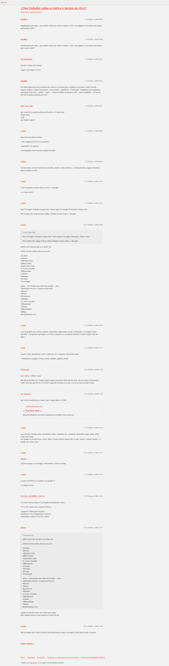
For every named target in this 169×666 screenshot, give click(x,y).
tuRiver (4, 2)
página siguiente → (28, 644)
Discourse (33, 663)
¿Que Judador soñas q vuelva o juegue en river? (54, 8)
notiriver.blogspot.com (34, 406)
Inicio (23, 657)
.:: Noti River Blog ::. (32, 410)
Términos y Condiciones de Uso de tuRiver (63, 657)
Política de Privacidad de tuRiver (93, 657)
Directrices (41, 657)
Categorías (31, 657)
